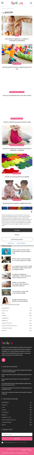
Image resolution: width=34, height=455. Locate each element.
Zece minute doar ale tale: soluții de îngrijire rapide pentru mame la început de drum (22, 267)
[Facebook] (3, 360)
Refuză (17, 234)
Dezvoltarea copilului (16, 145)
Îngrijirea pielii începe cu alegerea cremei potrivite (20, 300)
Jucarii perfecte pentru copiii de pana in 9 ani (17, 68)
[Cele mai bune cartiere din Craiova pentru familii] (6, 292)
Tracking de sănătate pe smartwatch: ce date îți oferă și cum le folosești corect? (21, 276)
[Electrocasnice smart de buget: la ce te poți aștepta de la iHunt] (6, 259)
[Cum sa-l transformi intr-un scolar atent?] (17, 82)
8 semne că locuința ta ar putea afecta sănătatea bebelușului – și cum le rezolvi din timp (17, 370)
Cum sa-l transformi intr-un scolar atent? (17, 95)
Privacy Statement (21, 243)
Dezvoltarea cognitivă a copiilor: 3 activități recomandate (17, 40)
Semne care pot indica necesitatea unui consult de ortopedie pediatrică (20, 284)
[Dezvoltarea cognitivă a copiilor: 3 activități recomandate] (17, 26)
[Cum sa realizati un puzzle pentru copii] (17, 109)
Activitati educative (16, 118)
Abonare (17, 438)
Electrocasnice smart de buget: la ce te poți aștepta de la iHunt (21, 259)
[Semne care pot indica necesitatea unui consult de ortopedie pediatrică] (6, 284)
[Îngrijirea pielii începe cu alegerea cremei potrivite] (6, 300)
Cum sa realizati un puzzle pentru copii (17, 122)
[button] (31, 212)
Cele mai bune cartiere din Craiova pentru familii (20, 292)
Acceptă (17, 230)
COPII (17, 35)
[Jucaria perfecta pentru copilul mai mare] (17, 190)
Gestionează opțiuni (17, 239)
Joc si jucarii (16, 63)
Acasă (3, 8)
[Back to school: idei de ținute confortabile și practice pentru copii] (6, 251)
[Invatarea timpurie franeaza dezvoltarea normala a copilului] (17, 135)
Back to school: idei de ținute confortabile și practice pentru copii (21, 251)
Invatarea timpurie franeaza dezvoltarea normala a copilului (17, 149)
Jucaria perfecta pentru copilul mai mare (17, 203)
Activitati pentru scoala (17, 92)
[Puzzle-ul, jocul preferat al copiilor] (17, 163)
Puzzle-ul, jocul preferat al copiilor (17, 177)
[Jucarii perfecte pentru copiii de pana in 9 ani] (17, 54)
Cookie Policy (11, 243)
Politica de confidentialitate (21, 442)
